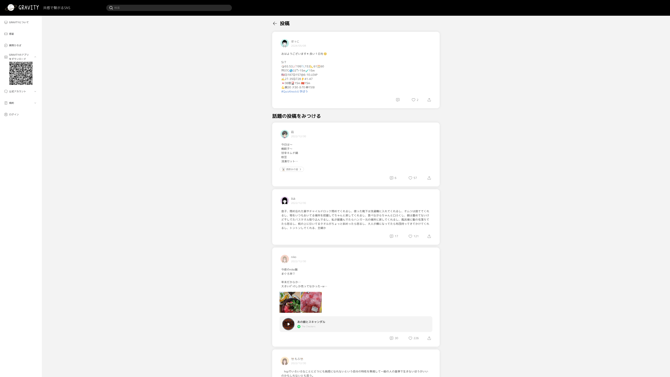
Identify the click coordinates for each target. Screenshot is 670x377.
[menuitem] (21, 22)
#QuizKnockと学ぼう (294, 91)
